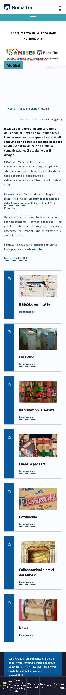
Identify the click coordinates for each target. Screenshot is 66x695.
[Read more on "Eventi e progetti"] (38, 447)
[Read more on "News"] (38, 612)
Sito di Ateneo (10, 685)
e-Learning (23, 685)
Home (11, 108)
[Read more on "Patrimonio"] (38, 501)
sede (11, 194)
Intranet (36, 685)
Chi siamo (26, 357)
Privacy (52, 667)
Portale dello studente (16, 685)
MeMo (42, 685)
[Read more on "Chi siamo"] (38, 341)
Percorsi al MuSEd (15, 258)
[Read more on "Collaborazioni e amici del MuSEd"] (38, 554)
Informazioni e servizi (36, 410)
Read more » (27, 311)
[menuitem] (3, 685)
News (23, 627)
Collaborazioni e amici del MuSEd (36, 572)
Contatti (56, 685)
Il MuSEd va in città (34, 304)
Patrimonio (28, 517)
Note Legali (16, 671)
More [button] (62, 688)
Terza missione (27, 108)
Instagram (11, 249)
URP (49, 685)
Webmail (29, 685)
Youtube (37, 249)
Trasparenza (3, 685)
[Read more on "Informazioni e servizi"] (38, 394)
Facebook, (39, 244)
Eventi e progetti (32, 464)
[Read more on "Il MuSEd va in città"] (38, 288)
